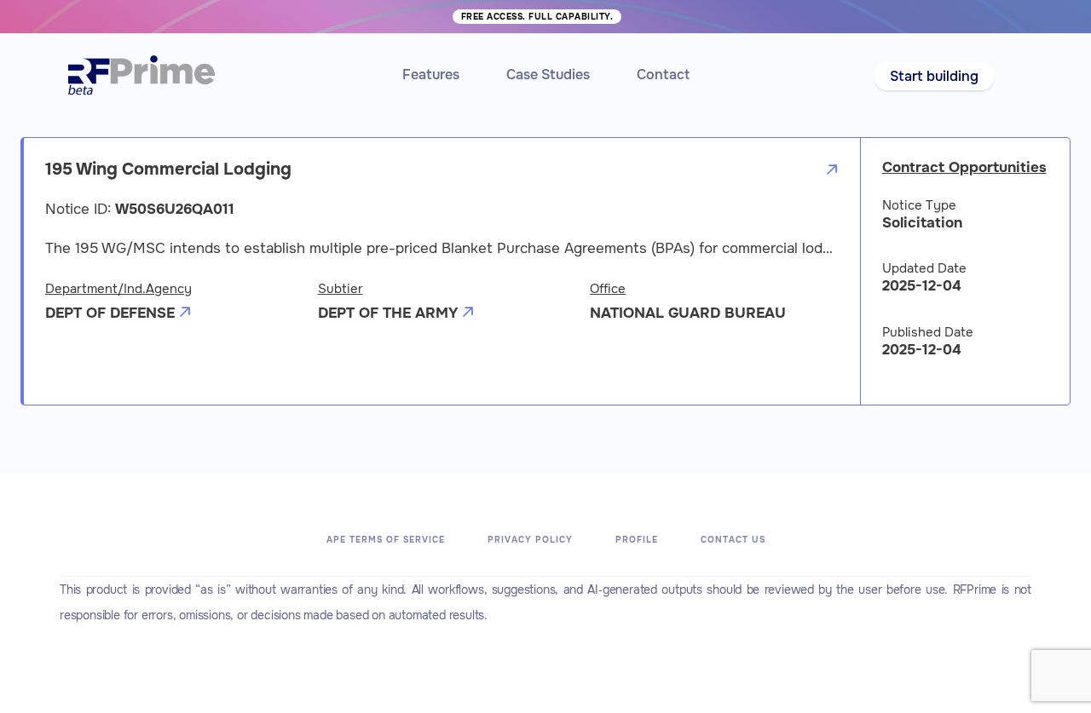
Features (430, 74)
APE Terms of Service (385, 539)
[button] (934, 76)
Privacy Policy (530, 539)
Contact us (733, 539)
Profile (636, 539)
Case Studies (548, 74)
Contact (663, 74)
